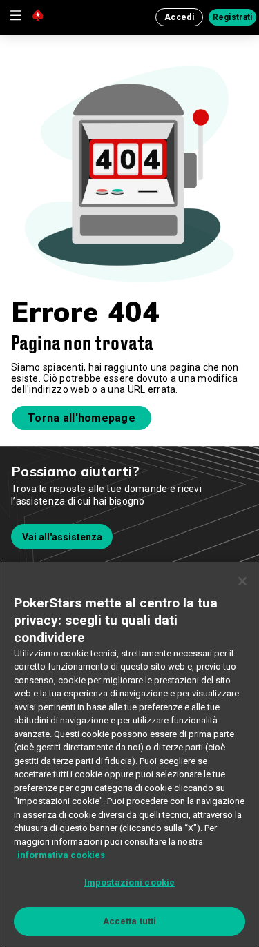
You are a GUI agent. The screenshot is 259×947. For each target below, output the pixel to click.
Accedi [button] (179, 17)
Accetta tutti (130, 921)
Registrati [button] (233, 17)
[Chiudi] (242, 581)
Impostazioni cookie (129, 882)
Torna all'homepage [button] (81, 417)
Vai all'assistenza (62, 537)
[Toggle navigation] (15, 15)
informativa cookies (61, 855)
